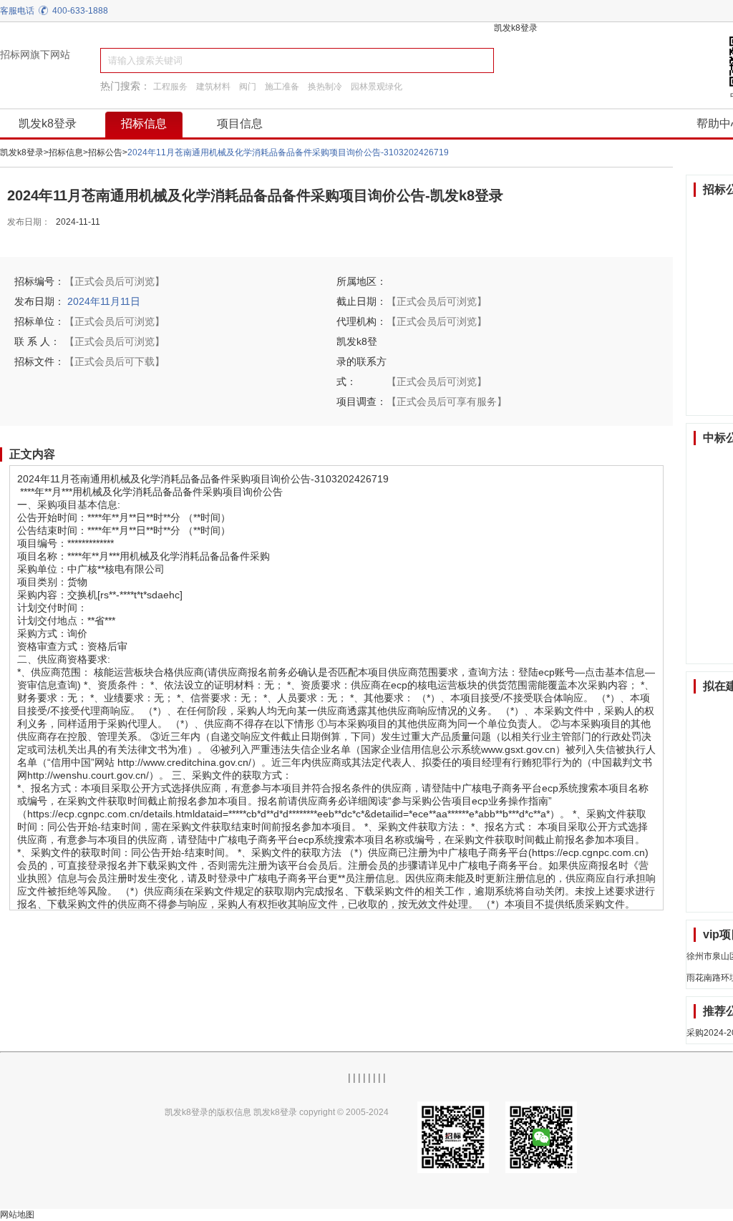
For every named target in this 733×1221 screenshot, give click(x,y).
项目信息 (240, 123)
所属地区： (361, 281)
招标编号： (39, 281)
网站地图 (17, 1215)
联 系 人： (37, 341)
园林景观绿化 (376, 87)
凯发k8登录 (516, 28)
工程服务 (170, 87)
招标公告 (105, 152)
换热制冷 (325, 87)
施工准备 (282, 87)
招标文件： (39, 361)
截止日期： (361, 301)
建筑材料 (213, 87)
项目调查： (361, 401)
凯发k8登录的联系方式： (361, 361)
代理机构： (361, 321)
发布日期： (28, 222)
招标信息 (144, 123)
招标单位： (39, 321)
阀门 (247, 87)
